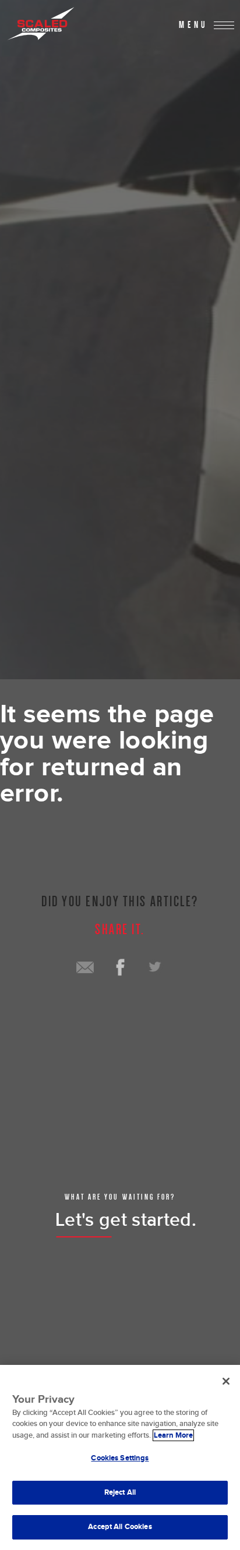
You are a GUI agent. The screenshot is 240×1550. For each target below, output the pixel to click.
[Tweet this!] (155, 967)
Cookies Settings (120, 1458)
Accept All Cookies (119, 1526)
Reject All (120, 1492)
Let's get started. (125, 1220)
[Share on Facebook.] (120, 967)
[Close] (226, 1381)
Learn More (173, 1435)
